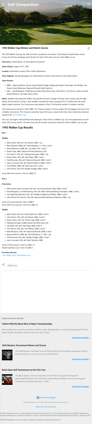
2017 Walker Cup (19, 115)
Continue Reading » (81, 338)
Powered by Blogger (47, 397)
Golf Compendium (23, 4)
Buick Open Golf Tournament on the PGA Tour (24, 370)
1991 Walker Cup (8, 255)
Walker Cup (12, 266)
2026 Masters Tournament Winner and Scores (24, 345)
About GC (40, 407)
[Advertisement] (46, 26)
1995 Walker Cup (23, 255)
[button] (88, 48)
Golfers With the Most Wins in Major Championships (27, 324)
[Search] (88, 5)
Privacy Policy (50, 407)
